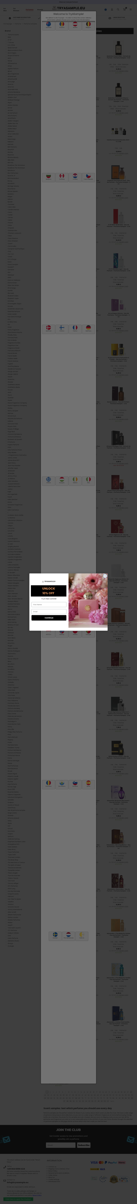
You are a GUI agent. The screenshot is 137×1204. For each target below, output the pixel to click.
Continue (49, 618)
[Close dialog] (105, 576)
